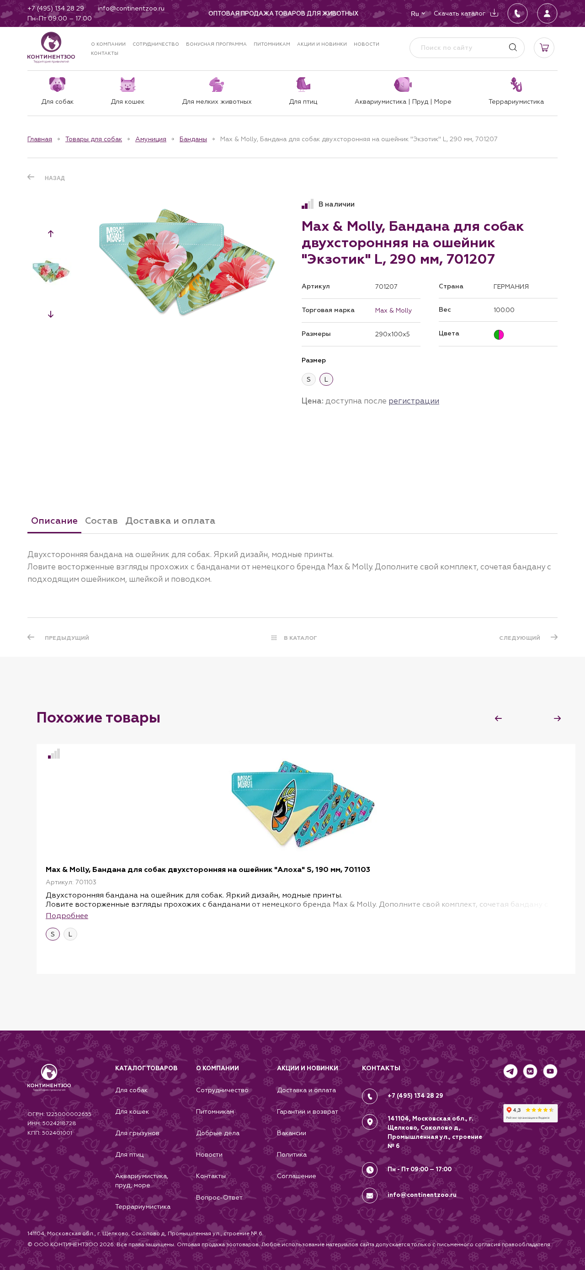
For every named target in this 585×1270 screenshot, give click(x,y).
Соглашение (296, 1176)
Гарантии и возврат (307, 1111)
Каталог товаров (146, 1068)
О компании (108, 44)
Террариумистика (142, 1206)
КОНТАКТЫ (381, 1068)
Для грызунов (137, 1133)
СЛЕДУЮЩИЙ (519, 638)
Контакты (104, 53)
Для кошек (132, 1111)
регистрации (413, 400)
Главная (39, 139)
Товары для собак (93, 139)
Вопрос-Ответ (219, 1197)
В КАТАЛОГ (300, 638)
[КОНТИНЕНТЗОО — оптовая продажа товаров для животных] (49, 1087)
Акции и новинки (322, 44)
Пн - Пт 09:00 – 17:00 (420, 1169)
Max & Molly (393, 310)
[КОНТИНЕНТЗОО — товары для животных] (51, 48)
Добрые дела (217, 1133)
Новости (366, 44)
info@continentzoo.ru (422, 1195)
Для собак (131, 1090)
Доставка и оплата (306, 1090)
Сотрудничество (156, 44)
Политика (292, 1154)
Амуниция (150, 139)
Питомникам (272, 44)
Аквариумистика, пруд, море (141, 1180)
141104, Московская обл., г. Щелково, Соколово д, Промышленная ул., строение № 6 (435, 1132)
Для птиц (129, 1154)
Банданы (193, 139)
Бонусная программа (216, 44)
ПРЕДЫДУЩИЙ (67, 638)
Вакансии (291, 1133)
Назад (55, 178)
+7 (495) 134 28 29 (415, 1096)
